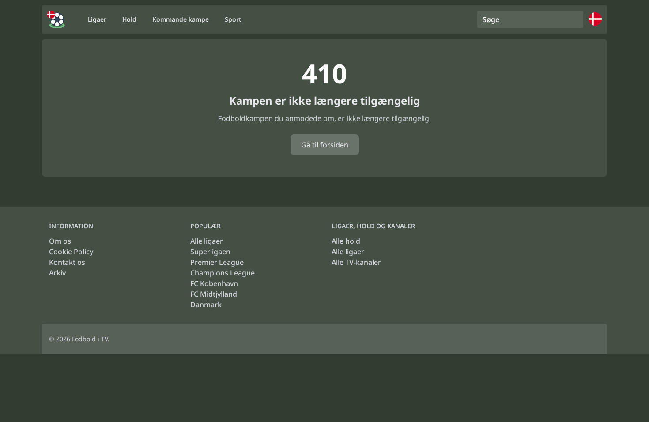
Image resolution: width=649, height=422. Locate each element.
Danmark (206, 304)
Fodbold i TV (90, 339)
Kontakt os (67, 262)
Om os (60, 241)
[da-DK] (56, 19)
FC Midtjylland (213, 294)
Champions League (222, 273)
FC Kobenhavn (214, 283)
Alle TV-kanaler (356, 262)
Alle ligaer (206, 241)
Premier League (217, 262)
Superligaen (210, 251)
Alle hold (346, 241)
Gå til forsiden (324, 145)
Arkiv (57, 273)
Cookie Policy (71, 251)
